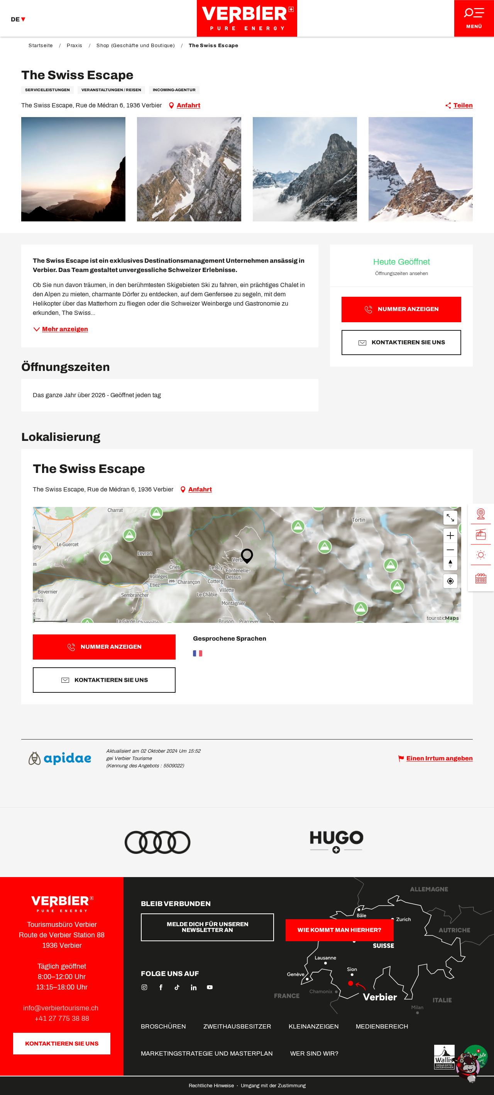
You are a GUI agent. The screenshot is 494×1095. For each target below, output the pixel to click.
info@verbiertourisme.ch (61, 1008)
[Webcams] (481, 514)
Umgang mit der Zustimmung (273, 1085)
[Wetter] (481, 555)
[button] (73, 169)
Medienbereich (382, 1026)
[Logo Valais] (444, 1057)
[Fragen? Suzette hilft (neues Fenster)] (467, 1067)
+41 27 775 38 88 (62, 1018)
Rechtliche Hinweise (212, 1085)
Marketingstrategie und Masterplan (207, 1053)
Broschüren (163, 1026)
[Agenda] (481, 578)
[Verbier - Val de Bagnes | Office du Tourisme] (247, 18)
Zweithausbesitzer (237, 1026)
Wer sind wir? (314, 1053)
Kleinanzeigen (314, 1026)
